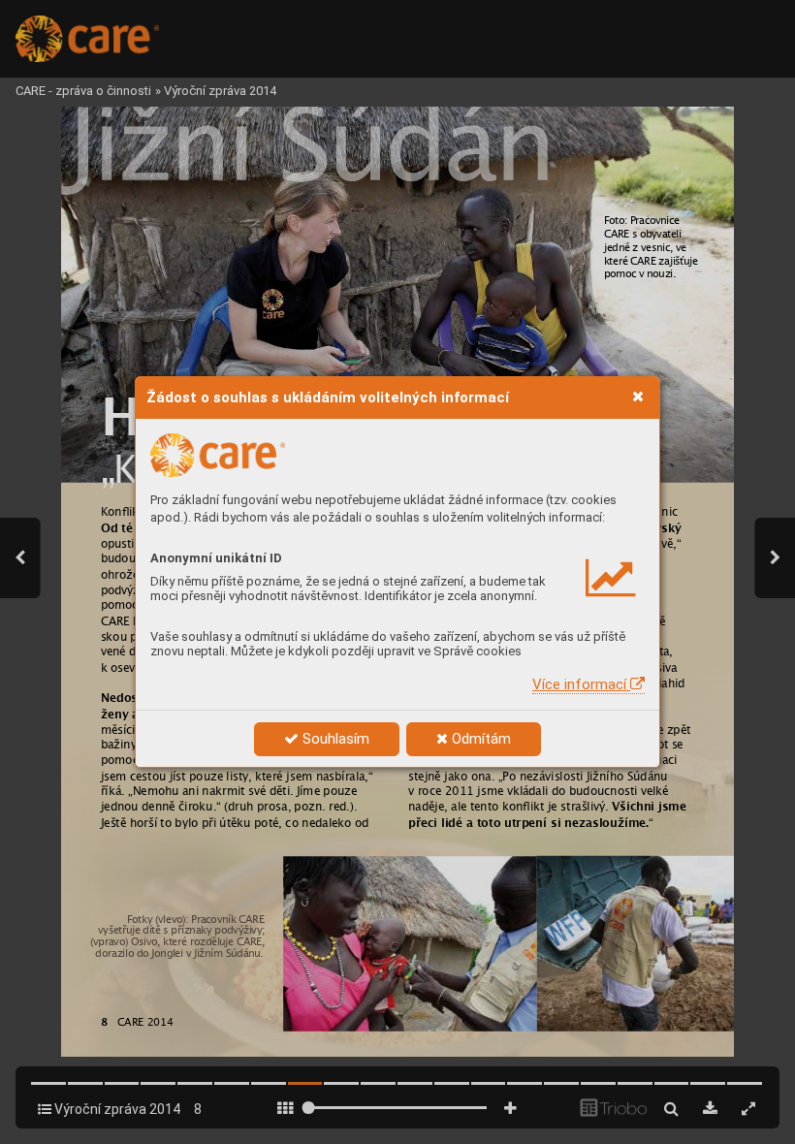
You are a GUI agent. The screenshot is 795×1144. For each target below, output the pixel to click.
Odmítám (479, 738)
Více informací (581, 684)
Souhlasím (334, 738)
